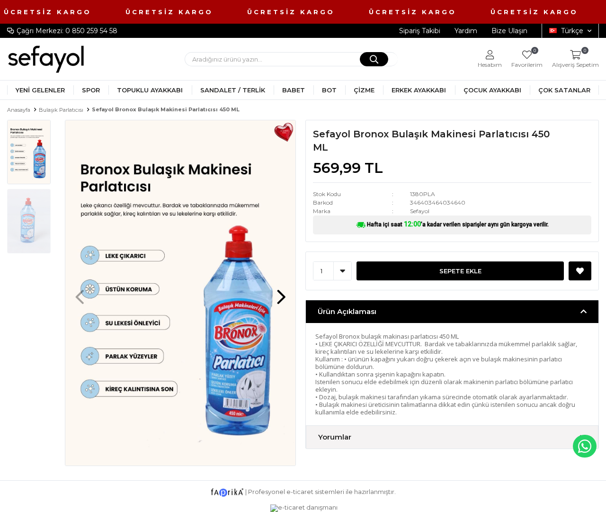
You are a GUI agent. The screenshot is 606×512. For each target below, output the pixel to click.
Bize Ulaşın (509, 31)
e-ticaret (299, 491)
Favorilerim (527, 59)
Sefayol (419, 211)
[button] (281, 292)
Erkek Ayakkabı (419, 90)
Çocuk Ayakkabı (492, 90)
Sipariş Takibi (419, 31)
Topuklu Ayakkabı (150, 90)
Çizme (364, 90)
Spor (91, 90)
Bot (329, 90)
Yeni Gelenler (40, 90)
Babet (293, 90)
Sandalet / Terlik (232, 90)
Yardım (465, 31)
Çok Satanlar (564, 90)
